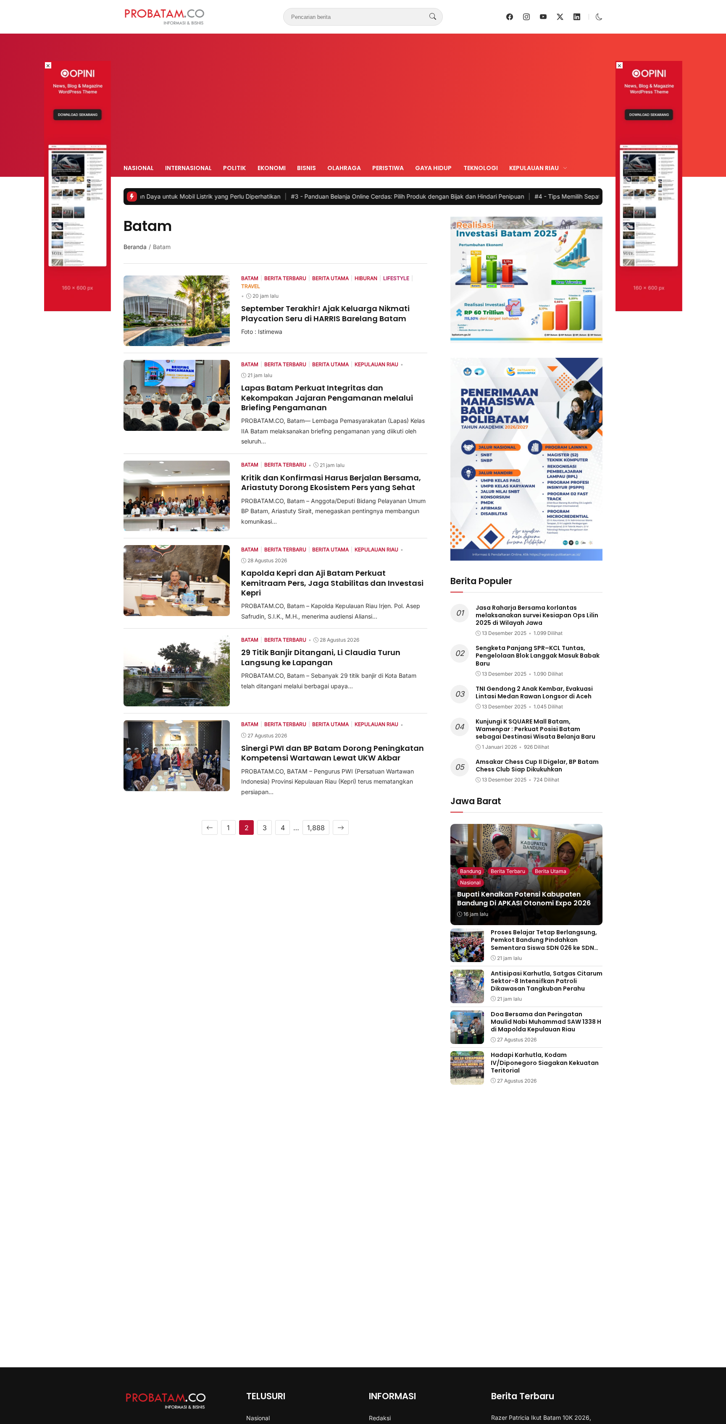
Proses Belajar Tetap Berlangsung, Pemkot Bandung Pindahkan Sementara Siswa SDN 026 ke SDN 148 (544, 944)
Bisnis (306, 168)
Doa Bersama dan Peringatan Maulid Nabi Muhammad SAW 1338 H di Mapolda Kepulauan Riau (546, 1021)
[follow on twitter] (560, 17)
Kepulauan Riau (534, 168)
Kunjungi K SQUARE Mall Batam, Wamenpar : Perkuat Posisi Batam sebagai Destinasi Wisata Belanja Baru (535, 729)
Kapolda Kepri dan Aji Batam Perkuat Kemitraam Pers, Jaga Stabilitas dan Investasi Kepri (332, 583)
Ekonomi (272, 168)
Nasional (139, 168)
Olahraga (344, 168)
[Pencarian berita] (433, 17)
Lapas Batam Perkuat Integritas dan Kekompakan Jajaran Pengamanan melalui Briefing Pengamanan (327, 398)
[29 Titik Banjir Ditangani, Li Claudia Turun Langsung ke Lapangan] (177, 700)
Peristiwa (388, 168)
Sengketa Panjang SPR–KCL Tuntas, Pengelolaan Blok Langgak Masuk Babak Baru (538, 655)
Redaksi (380, 1417)
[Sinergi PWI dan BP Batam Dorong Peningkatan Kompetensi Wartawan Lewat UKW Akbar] (177, 785)
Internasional (188, 168)
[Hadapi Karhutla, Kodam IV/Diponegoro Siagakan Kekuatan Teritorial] (467, 1079)
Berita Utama (550, 871)
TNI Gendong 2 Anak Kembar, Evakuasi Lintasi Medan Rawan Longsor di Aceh (534, 692)
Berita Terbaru (508, 871)
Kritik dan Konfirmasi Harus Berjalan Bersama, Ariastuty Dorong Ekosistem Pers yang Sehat (331, 482)
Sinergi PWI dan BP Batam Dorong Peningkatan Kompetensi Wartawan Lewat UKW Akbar (332, 753)
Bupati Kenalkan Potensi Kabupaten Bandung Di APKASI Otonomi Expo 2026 (524, 898)
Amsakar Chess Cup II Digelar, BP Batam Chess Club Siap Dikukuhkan (537, 766)
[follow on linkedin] (577, 17)
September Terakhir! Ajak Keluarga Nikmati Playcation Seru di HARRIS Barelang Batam (325, 313)
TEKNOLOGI (480, 168)
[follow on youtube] (543, 17)
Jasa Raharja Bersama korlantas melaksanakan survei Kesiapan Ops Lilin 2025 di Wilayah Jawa (537, 615)
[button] (599, 17)
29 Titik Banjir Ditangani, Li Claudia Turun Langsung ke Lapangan (320, 657)
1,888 (316, 827)
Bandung (470, 871)
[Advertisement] (363, 100)
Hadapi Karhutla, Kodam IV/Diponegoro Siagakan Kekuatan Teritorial (545, 1062)
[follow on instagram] (526, 17)
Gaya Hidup (433, 168)
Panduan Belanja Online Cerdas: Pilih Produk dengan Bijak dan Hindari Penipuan (349, 196)
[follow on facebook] (510, 17)
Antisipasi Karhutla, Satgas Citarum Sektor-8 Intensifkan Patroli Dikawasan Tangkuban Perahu (546, 981)
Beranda (135, 246)
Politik (234, 168)
